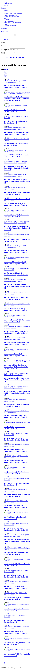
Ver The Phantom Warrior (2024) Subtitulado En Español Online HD (16, 251)
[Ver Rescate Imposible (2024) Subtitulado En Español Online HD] (17, 446)
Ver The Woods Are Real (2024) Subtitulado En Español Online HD (16, 204)
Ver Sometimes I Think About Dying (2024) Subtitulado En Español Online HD (17, 380)
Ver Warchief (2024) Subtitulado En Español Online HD (16, 144)
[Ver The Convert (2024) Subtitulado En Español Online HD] (17, 294)
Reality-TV (7, 19)
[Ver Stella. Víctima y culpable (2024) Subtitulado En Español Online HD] (17, 339)
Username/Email (5, 49)
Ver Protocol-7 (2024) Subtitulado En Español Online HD (16, 484)
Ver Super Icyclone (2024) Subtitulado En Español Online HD (17, 321)
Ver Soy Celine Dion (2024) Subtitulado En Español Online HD (16, 355)
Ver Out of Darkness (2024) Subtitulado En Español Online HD (16, 529)
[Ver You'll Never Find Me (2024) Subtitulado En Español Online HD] (17, 82)
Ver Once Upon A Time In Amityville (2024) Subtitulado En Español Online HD (17, 541)
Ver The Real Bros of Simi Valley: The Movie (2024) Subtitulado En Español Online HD (17, 228)
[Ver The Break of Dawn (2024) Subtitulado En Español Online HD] (17, 305)
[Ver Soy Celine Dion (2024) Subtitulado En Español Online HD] (17, 350)
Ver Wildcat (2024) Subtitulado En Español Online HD (16, 122)
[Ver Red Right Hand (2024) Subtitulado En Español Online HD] (17, 457)
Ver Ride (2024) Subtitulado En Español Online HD (14, 428)
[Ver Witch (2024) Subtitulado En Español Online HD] (17, 106)
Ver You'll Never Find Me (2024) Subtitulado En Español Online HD (16, 86)
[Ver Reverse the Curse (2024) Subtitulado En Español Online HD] (17, 435)
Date (5, 72)
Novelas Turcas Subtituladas (11, 16)
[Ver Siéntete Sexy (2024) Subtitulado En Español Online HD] (17, 401)
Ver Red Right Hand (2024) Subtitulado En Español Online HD (16, 461)
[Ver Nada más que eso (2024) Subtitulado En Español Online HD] (17, 572)
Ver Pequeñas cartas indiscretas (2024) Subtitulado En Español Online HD (17, 133)
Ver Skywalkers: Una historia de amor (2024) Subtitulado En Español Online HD (17, 393)
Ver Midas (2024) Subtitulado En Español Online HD (15, 621)
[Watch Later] (8, 79)
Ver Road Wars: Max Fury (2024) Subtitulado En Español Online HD (16, 416)
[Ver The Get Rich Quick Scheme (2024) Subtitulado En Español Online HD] (17, 281)
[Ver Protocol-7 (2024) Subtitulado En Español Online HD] (17, 480)
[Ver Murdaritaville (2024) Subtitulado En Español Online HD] (17, 594)
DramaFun (4, 32)
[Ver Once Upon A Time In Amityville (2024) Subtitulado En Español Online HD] (17, 536)
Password (3, 51)
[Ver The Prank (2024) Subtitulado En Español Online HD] (17, 236)
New (5, 12)
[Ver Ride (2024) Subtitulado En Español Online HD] (17, 423)
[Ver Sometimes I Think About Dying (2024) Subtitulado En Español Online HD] (17, 375)
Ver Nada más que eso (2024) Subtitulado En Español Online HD (16, 576)
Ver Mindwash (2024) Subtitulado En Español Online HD (16, 610)
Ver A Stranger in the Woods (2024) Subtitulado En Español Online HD (16, 332)
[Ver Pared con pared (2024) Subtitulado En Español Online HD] (17, 502)
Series (5, 18)
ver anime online (15, 56)
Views (5, 73)
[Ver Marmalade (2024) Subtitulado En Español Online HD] (17, 650)
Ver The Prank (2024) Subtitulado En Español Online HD (17, 240)
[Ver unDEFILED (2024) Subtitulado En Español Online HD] (17, 151)
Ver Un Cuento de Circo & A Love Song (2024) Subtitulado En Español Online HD (16, 168)
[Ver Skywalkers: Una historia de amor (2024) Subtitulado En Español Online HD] (17, 388)
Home (5, 2)
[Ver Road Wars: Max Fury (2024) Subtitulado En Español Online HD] (17, 412)
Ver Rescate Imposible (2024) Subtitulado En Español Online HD (16, 450)
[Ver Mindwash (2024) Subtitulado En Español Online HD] (17, 605)
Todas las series (8, 3)
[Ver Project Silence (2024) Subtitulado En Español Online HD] (17, 491)
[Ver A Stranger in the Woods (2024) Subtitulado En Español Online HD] (17, 328)
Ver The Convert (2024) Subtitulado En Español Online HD (16, 298)
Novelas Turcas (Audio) (10, 15)
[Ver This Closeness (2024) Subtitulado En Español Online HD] (17, 189)
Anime (6, 24)
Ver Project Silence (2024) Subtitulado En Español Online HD (17, 495)
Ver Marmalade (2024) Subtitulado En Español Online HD (17, 655)
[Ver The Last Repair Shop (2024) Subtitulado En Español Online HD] (17, 258)
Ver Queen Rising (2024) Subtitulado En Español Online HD (16, 473)
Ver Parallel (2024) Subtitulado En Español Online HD (15, 518)
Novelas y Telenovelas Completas (13, 13)
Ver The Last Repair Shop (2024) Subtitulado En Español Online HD (16, 263)
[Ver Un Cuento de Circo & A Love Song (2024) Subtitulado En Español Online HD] (17, 163)
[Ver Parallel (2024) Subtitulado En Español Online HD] (17, 513)
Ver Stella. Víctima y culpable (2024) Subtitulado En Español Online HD (16, 343)
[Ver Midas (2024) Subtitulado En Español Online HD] (17, 617)
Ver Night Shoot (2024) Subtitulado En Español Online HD (16, 553)
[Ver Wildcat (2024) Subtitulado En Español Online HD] (17, 118)
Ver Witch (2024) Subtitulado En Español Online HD (15, 111)
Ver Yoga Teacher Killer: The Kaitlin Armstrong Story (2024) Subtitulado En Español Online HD (16, 98)
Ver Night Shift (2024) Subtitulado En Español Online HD (17, 565)
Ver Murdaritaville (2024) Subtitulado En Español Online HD (17, 598)
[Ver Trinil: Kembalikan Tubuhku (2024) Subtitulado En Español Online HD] (17, 176)
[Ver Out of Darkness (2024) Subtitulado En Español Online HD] (17, 525)
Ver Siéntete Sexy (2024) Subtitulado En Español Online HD (16, 405)
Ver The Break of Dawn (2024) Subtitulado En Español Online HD (16, 309)
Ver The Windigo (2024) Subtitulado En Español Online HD (16, 216)
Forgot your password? (10, 52)
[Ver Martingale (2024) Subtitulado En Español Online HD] (17, 639)
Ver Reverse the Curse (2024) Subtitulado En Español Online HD (16, 439)
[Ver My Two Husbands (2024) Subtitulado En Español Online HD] (17, 583)
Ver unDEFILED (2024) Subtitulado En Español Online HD (16, 156)
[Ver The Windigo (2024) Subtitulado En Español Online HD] (17, 211)
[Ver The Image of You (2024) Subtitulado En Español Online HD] (17, 270)
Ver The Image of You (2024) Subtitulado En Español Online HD (16, 274)
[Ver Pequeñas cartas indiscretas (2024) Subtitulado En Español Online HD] (17, 129)
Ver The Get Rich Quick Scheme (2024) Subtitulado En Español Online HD (17, 286)
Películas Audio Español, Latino (12, 22)
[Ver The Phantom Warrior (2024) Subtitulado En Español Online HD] (17, 247)
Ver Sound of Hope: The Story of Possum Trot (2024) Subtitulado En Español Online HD (16, 367)
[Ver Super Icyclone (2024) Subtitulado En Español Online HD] (17, 316)
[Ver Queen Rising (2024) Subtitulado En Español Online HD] (17, 468)
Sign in (6, 5)
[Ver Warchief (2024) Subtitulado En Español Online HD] (17, 140)
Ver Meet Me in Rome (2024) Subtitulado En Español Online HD (16, 632)
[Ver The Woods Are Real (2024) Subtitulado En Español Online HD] (17, 200)
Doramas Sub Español (10, 25)
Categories (3, 8)
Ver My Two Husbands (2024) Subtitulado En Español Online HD (16, 587)
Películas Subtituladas (9, 21)
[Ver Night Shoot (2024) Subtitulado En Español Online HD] (17, 549)
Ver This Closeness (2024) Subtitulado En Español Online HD (17, 193)
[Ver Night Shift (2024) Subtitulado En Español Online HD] (17, 560)
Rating (5, 75)
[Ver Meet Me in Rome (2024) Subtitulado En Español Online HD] (17, 628)
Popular (6, 10)
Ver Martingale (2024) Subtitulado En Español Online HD (17, 643)
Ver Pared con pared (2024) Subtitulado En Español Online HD (16, 506)
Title (5, 76)
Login (2, 52)
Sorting (6, 69)
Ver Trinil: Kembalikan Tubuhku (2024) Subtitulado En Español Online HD (17, 181)
